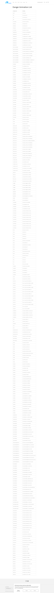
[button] (44, 2)
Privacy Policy (21, 588)
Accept (27, 590)
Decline (35, 590)
